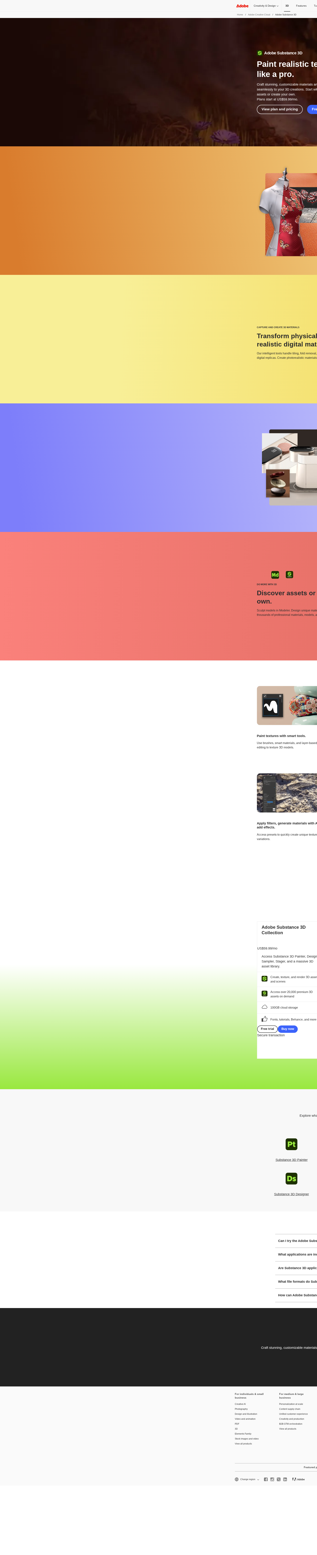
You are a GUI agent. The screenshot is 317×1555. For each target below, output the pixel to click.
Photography (241, 1409)
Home (240, 14)
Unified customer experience (293, 1414)
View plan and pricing (280, 109)
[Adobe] (242, 6)
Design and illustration (246, 1414)
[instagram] (272, 1479)
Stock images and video (247, 1438)
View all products (243, 1443)
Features (301, 5)
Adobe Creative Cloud (259, 14)
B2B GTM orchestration (290, 1424)
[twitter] (278, 1479)
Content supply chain (289, 1409)
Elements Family (243, 1434)
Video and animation (245, 1419)
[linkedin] (285, 1479)
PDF (237, 1424)
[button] (246, 1479)
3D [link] (287, 5)
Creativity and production (291, 1419)
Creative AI (240, 1404)
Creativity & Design (265, 5)
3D (236, 1429)
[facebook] (266, 1479)
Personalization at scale (291, 1404)
